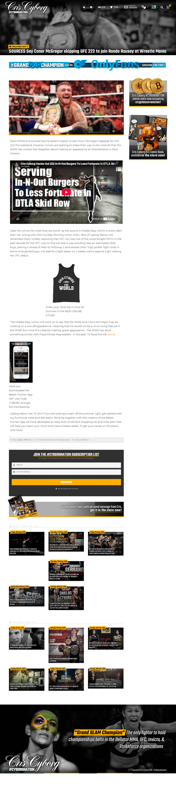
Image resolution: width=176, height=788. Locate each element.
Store (116, 7)
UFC (57, 440)
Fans (54, 440)
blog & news (17, 46)
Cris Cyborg (40, 440)
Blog (103, 7)
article (111, 334)
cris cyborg (78, 440)
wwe (68, 440)
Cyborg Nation (48, 440)
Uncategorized (63, 440)
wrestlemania (85, 440)
